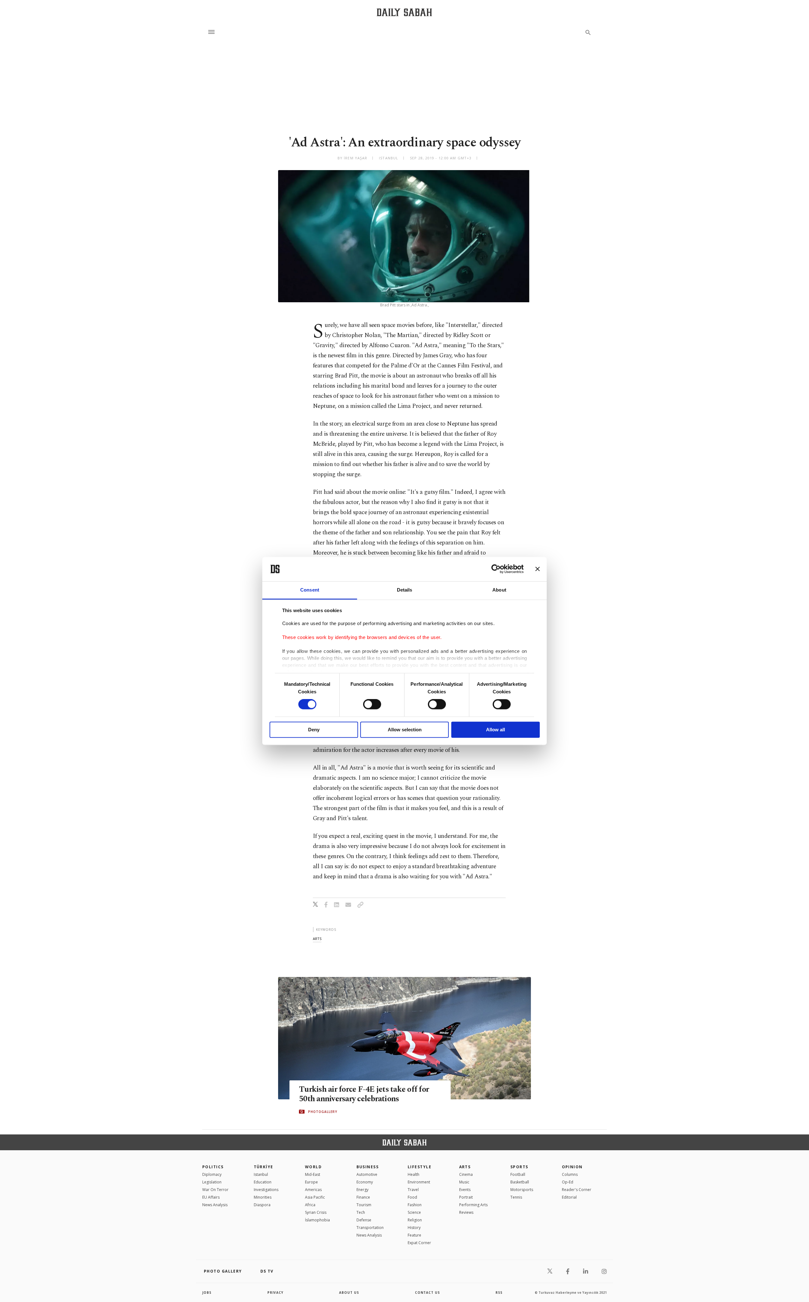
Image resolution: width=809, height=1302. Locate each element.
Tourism (363, 1204)
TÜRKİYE (263, 1167)
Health (413, 1174)
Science (414, 1212)
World (313, 1167)
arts (317, 938)
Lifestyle (419, 1167)
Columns (570, 1174)
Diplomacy (212, 1174)
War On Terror (215, 1189)
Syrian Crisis (315, 1212)
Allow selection (405, 729)
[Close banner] (537, 569)
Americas (313, 1189)
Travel (413, 1189)
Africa (310, 1204)
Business (367, 1167)
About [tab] (499, 590)
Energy (362, 1189)
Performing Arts (473, 1204)
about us (349, 1292)
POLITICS (213, 1167)
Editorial (569, 1197)
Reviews (466, 1212)
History (414, 1227)
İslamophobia (317, 1220)
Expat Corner (419, 1242)
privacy (275, 1292)
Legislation (212, 1182)
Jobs (206, 1292)
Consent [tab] (309, 590)
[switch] (372, 704)
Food (412, 1197)
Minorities (262, 1197)
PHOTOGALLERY (322, 1111)
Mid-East (312, 1174)
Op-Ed (567, 1182)
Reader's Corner (576, 1189)
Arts (465, 1167)
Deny (313, 729)
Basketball (519, 1182)
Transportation (370, 1227)
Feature (414, 1235)
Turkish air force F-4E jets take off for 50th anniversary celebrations (364, 1094)
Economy (364, 1182)
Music (464, 1182)
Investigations (266, 1189)
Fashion (415, 1204)
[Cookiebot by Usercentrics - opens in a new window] (496, 569)
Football (517, 1174)
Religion (415, 1220)
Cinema (466, 1174)
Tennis (516, 1197)
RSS (499, 1292)
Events (465, 1189)
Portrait (466, 1197)
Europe (311, 1182)
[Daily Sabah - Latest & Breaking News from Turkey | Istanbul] (404, 12)
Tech (360, 1212)
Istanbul (261, 1174)
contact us (427, 1292)
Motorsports (521, 1189)
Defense (363, 1220)
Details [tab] (404, 590)
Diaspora (262, 1204)
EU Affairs (211, 1197)
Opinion (572, 1167)
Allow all (495, 729)
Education (262, 1182)
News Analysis (215, 1204)
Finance (363, 1197)
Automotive (366, 1174)
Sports (519, 1167)
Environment (419, 1182)
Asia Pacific (315, 1197)
